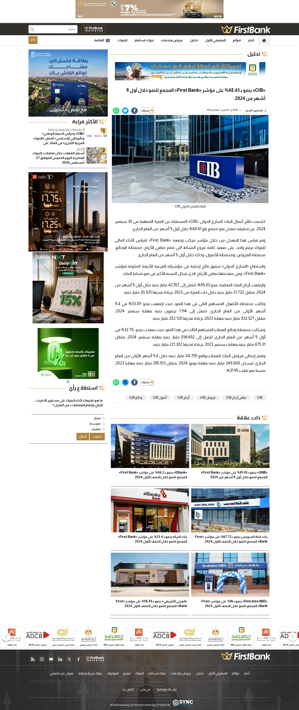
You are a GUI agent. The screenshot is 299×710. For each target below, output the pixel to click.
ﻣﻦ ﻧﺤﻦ (145, 689)
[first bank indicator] (93, 29)
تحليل (194, 40)
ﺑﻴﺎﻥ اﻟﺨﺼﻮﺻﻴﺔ (167, 689)
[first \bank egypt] (246, 656)
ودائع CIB (135, 397)
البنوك (122, 40)
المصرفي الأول (215, 40)
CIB (259, 397)
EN (33, 40)
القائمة (99, 40)
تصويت (97, 436)
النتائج (82, 436)
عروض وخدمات (172, 40)
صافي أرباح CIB (236, 397)
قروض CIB (207, 397)
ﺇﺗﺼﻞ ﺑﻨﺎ (128, 689)
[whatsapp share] (116, 110)
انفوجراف (113, 673)
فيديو (127, 673)
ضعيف (96, 429)
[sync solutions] (183, 703)
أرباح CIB (183, 397)
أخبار (251, 40)
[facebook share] (134, 110)
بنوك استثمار (144, 40)
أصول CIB (160, 397)
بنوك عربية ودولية (90, 673)
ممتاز (97, 418)
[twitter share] (125, 110)
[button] (292, 636)
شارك (146, 110)
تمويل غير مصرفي (62, 673)
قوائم (237, 40)
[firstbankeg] (246, 29)
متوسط (95, 423)
